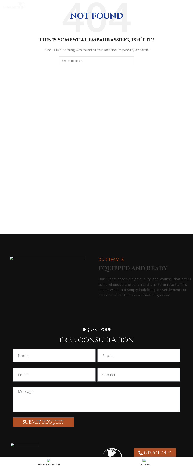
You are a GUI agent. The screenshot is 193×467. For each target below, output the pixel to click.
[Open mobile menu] (188, 5)
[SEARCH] (130, 60)
